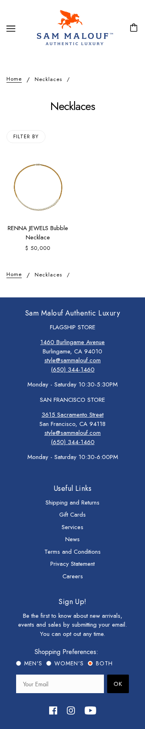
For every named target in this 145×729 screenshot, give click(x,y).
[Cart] (135, 28)
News (72, 539)
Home (14, 79)
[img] (53, 709)
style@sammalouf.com (72, 360)
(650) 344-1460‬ (73, 369)
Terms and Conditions (72, 551)
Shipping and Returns (72, 502)
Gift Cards (72, 514)
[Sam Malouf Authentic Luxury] (74, 44)
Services (72, 527)
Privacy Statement (72, 563)
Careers (72, 576)
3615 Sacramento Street (72, 414)
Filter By (26, 136)
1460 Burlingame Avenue (72, 342)
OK (118, 683)
